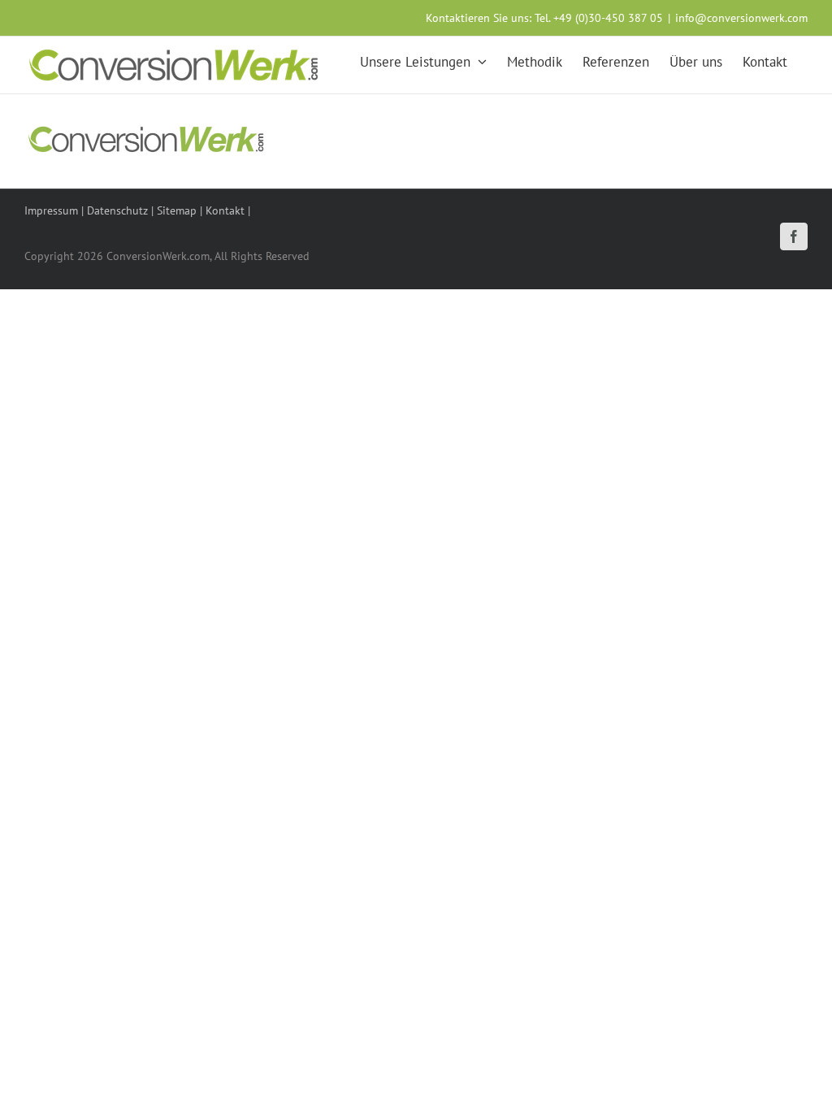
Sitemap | (181, 210)
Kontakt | (228, 210)
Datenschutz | (122, 210)
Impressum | (55, 210)
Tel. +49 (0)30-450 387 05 (599, 18)
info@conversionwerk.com (741, 18)
